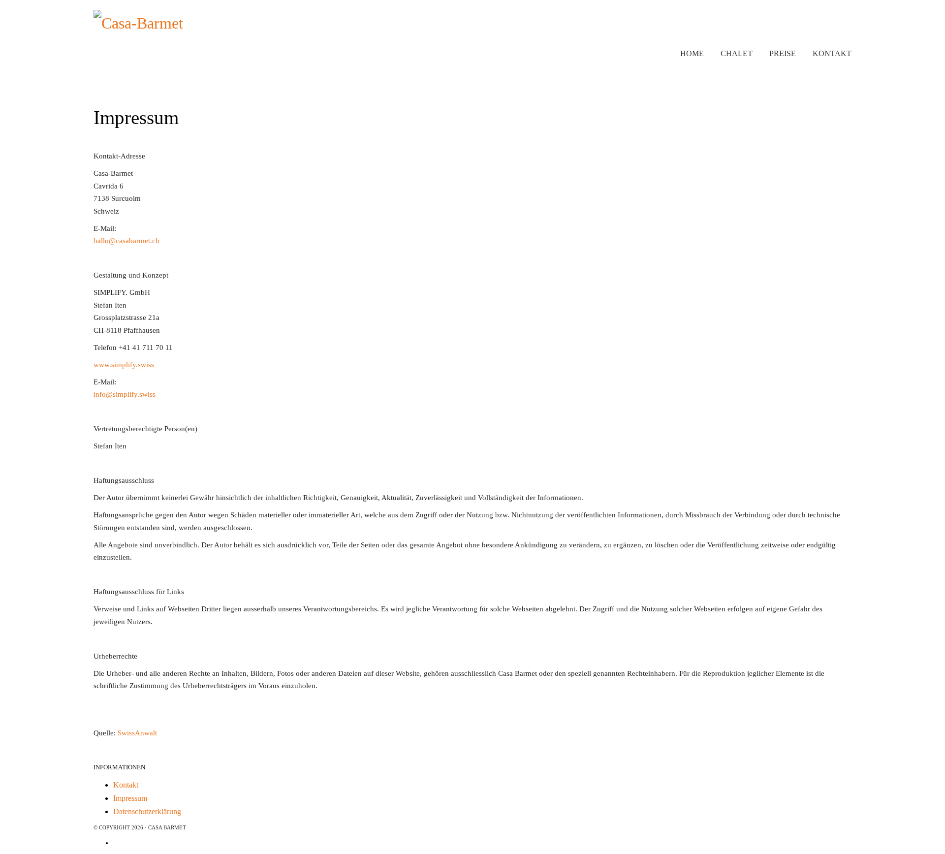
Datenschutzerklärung (147, 811)
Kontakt (125, 785)
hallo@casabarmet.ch (126, 241)
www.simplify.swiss (124, 365)
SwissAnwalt (137, 733)
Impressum (130, 798)
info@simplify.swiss (125, 394)
